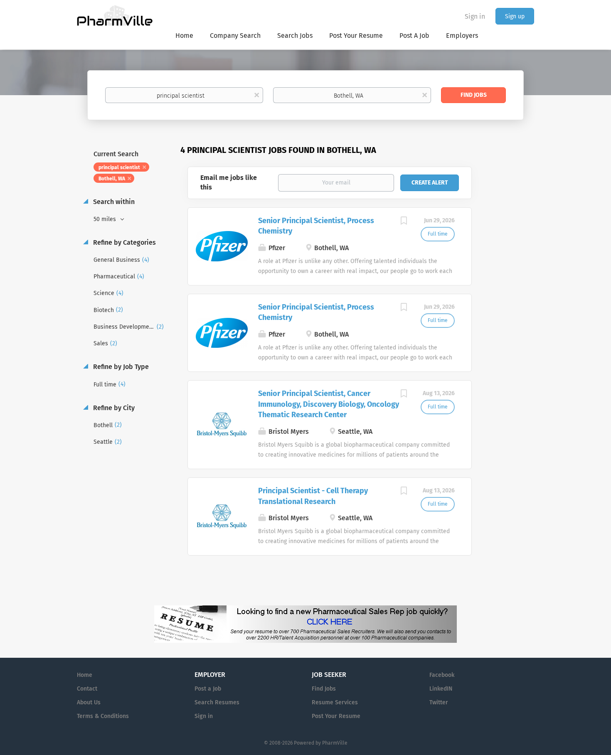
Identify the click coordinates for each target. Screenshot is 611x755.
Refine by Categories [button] (123, 242)
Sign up (515, 16)
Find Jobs (474, 94)
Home (84, 675)
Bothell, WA (112, 179)
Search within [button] (113, 202)
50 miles (106, 219)
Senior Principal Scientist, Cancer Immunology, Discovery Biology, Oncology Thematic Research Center (328, 404)
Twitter (438, 702)
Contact (87, 688)
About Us (89, 702)
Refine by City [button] (113, 408)
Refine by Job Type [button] (120, 367)
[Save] (404, 221)
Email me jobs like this (228, 182)
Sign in (475, 16)
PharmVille (334, 743)
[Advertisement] (510, 305)
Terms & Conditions (103, 716)
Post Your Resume (336, 716)
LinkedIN (440, 688)
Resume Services (335, 702)
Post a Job (208, 688)
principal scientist (119, 167)
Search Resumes (217, 702)
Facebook (441, 675)
